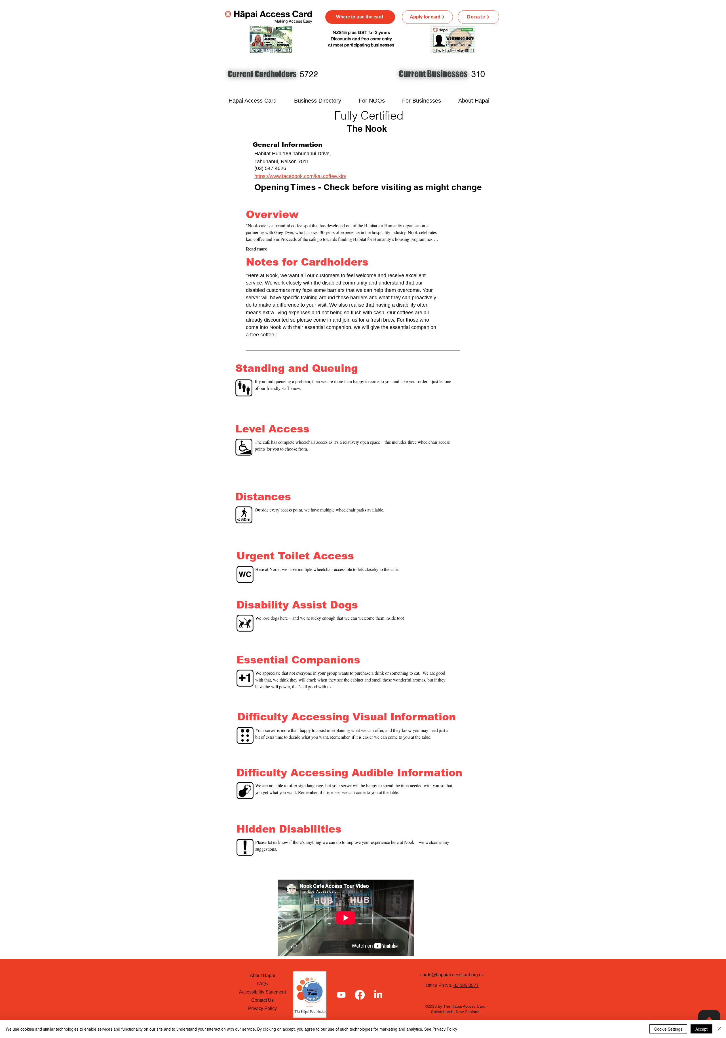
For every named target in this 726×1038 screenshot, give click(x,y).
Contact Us (262, 1000)
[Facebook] (360, 995)
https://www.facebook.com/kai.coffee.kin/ (300, 176)
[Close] (719, 1028)
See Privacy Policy (440, 1029)
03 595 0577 (466, 985)
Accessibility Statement (262, 992)
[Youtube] (341, 995)
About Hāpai (262, 975)
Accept (701, 1029)
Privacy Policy (262, 1008)
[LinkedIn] (378, 995)
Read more (256, 248)
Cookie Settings (668, 1029)
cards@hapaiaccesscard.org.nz (452, 974)
